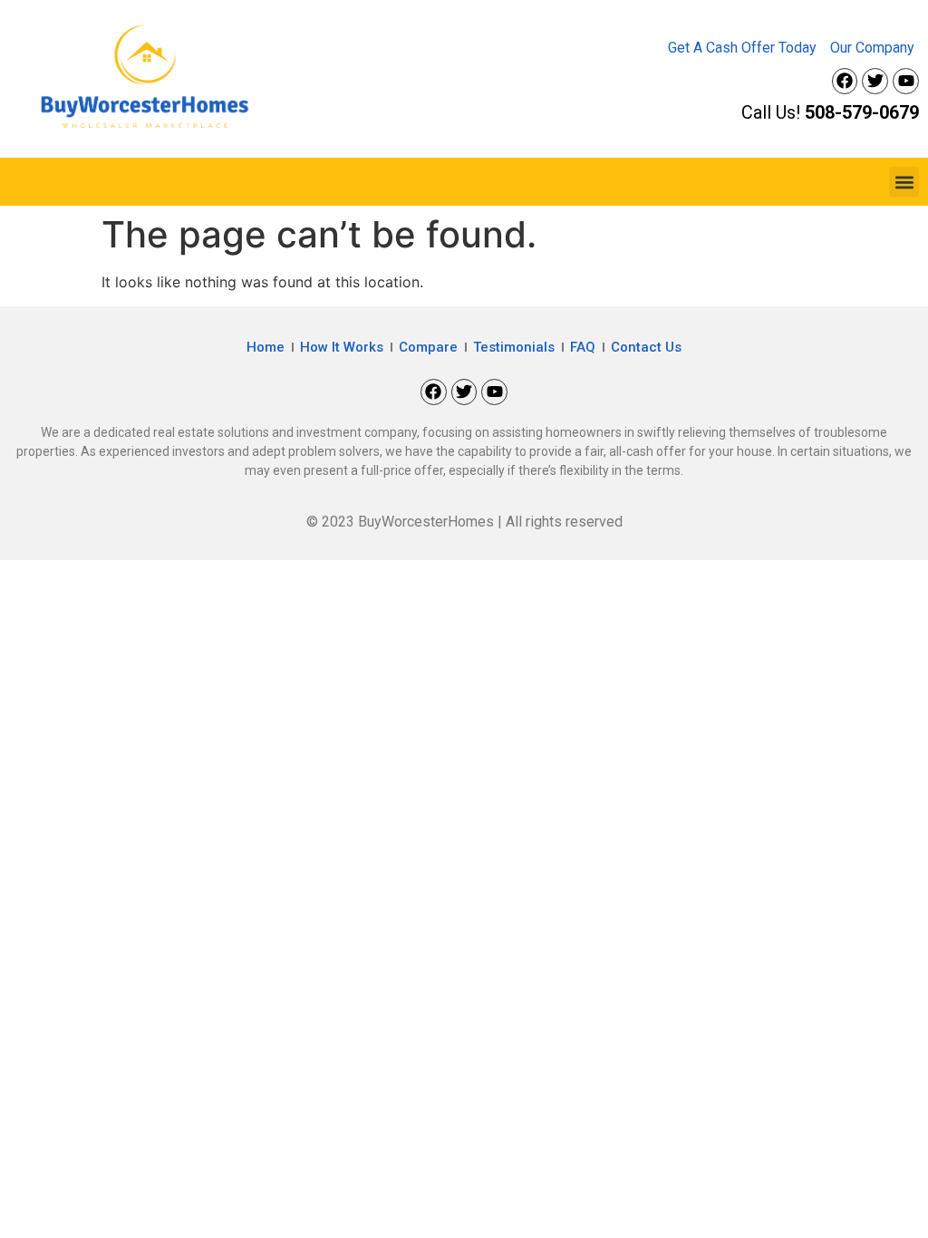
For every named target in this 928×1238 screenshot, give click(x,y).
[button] (904, 182)
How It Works (341, 347)
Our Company (872, 47)
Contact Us (646, 347)
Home (265, 347)
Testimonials (514, 347)
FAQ (582, 347)
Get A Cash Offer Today (742, 47)
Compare (428, 347)
